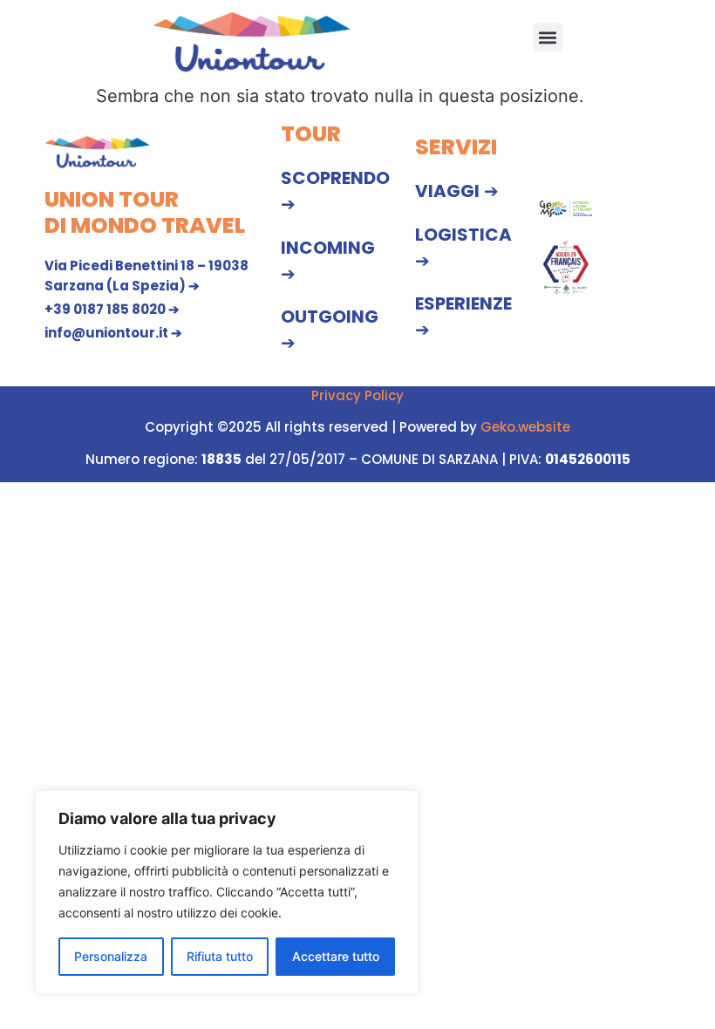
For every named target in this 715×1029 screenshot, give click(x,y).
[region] (227, 892)
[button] (548, 37)
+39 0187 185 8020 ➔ (112, 309)
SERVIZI (456, 147)
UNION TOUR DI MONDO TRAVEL (144, 212)
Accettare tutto (335, 956)
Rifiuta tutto (220, 956)
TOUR (311, 134)
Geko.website (525, 427)
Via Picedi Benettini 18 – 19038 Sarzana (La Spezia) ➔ (146, 275)
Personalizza (110, 956)
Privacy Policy (357, 395)
